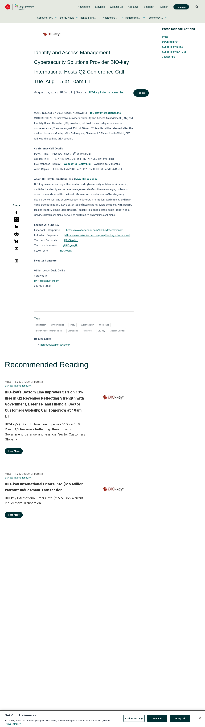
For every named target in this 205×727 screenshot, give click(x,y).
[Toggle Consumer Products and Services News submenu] (56, 17)
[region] (102, 718)
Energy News (66, 17)
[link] (84, 7)
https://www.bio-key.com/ (55, 344)
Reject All (157, 718)
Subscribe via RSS (172, 46)
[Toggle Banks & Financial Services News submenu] (99, 17)
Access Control (118, 331)
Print (165, 36)
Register (181, 7)
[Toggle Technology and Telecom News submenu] (166, 17)
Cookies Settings (134, 718)
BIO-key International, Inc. (106, 92)
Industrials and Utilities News (133, 17)
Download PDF (170, 41)
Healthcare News (111, 17)
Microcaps (104, 325)
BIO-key (101, 331)
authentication (57, 325)
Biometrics (73, 331)
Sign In (164, 6)
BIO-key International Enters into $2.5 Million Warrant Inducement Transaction (44, 487)
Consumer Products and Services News (45, 17)
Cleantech (88, 331)
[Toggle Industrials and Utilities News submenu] (144, 17)
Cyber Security (87, 325)
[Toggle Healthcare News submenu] (121, 17)
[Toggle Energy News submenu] (77, 17)
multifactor (41, 325)
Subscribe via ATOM (174, 51)
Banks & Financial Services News (88, 17)
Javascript (168, 56)
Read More (14, 451)
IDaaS (72, 325)
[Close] (199, 718)
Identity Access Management (49, 331)
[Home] (19, 7)
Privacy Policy (13, 724)
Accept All (180, 718)
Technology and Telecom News (155, 17)
